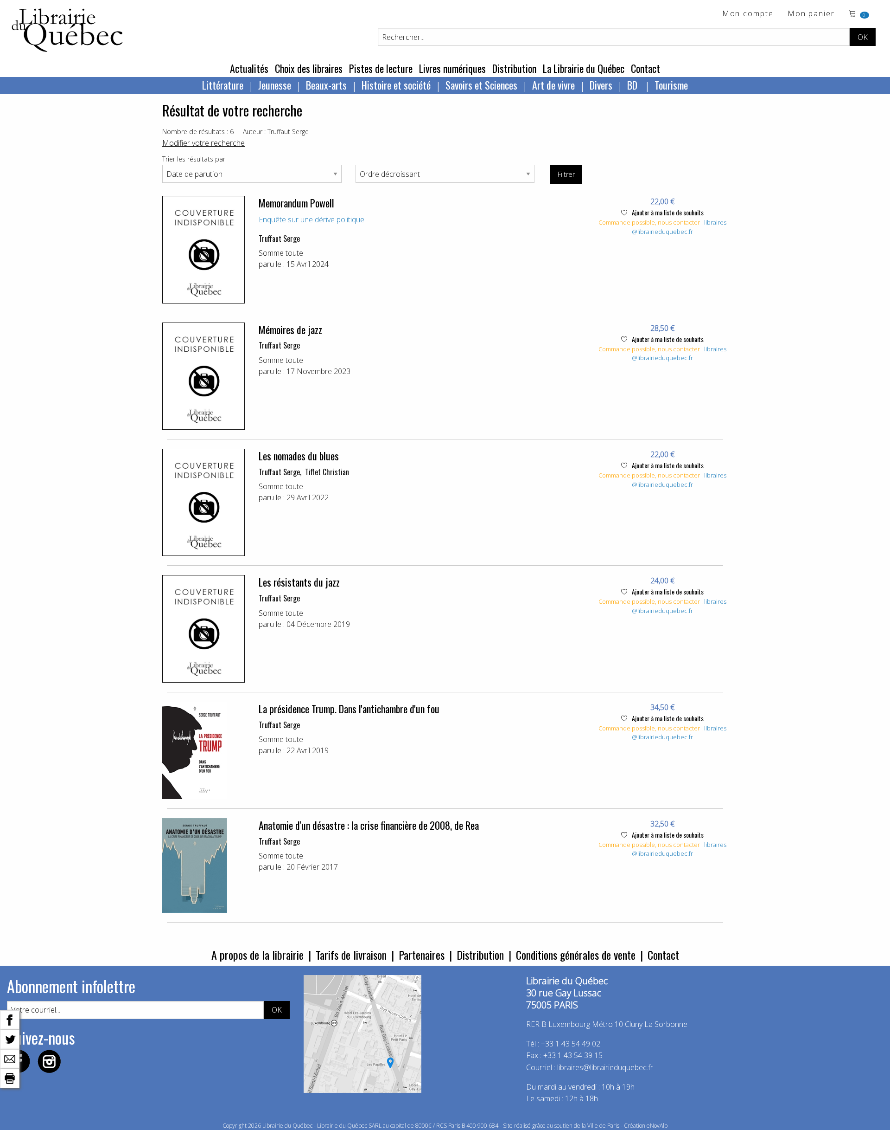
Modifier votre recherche (203, 143)
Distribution (514, 68)
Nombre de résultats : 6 (198, 131)
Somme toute (281, 253)
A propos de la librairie (257, 954)
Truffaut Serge (279, 238)
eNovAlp (657, 1126)
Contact (645, 68)
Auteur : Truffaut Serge (276, 131)
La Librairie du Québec (583, 68)
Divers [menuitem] (601, 84)
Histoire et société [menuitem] (396, 84)
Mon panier (811, 14)
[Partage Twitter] (9, 1038)
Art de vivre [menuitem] (553, 84)
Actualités (249, 68)
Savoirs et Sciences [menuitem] (481, 84)
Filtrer (566, 174)
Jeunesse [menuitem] (274, 84)
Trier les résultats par (193, 159)
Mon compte (748, 14)
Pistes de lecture (381, 68)
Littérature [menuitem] (222, 84)
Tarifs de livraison (351, 954)
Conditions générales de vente (576, 954)
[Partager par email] (9, 1058)
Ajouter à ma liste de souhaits (667, 212)
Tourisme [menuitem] (671, 84)
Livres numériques (452, 68)
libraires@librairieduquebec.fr (679, 227)
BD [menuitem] (633, 84)
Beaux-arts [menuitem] (326, 84)
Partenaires (422, 954)
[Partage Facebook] (9, 1019)
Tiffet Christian (327, 472)
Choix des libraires (309, 68)
